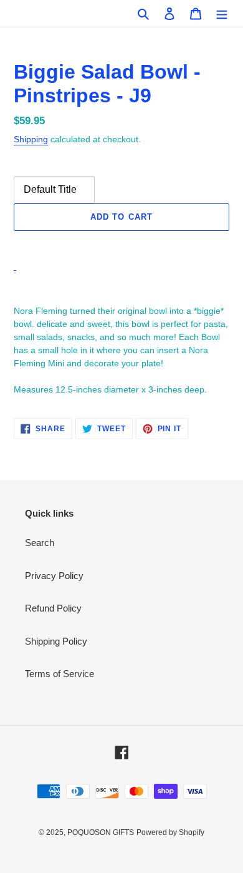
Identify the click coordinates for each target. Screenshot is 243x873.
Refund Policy (53, 608)
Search (39, 542)
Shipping (31, 139)
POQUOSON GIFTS (100, 832)
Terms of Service (59, 673)
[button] (121, 244)
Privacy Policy (54, 575)
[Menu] (222, 13)
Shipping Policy (56, 641)
